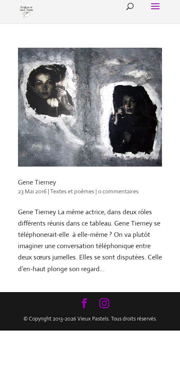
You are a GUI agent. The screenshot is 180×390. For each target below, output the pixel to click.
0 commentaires (118, 191)
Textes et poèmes (72, 191)
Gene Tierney (37, 182)
